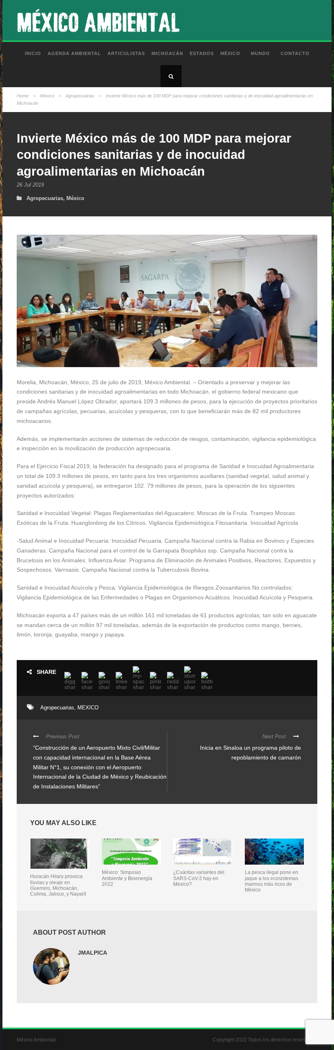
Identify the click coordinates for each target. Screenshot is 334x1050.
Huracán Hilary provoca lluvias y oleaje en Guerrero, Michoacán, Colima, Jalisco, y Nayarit (58, 885)
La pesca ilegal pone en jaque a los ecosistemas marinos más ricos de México (271, 881)
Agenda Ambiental (74, 53)
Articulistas (126, 53)
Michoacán (167, 53)
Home (23, 95)
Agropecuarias (80, 95)
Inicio (33, 53)
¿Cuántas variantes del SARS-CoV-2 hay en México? (198, 878)
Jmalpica (92, 952)
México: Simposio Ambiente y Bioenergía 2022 (127, 878)
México (230, 53)
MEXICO (88, 707)
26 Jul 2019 (30, 185)
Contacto (295, 53)
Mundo (260, 53)
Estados (202, 53)
